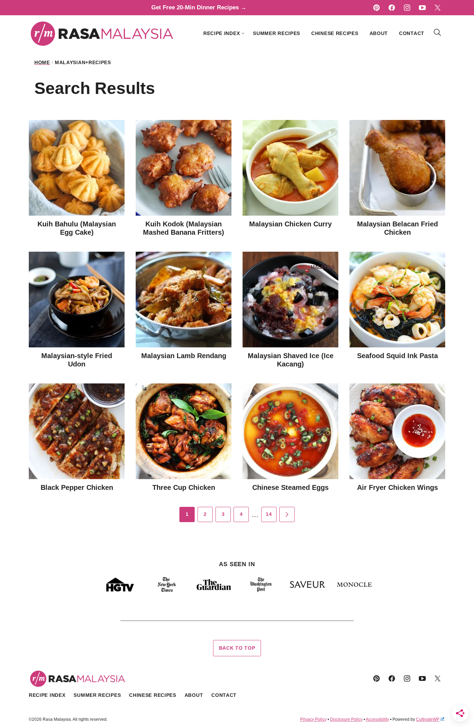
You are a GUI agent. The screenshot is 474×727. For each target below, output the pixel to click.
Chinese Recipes (334, 33)
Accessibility (377, 719)
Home (42, 62)
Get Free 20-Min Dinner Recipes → (198, 7)
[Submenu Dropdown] (243, 33)
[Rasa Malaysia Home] (102, 33)
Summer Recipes (276, 33)
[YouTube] (422, 7)
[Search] (437, 32)
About (379, 33)
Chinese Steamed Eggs (290, 487)
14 (269, 514)
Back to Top (237, 648)
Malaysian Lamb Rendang (183, 356)
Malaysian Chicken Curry (290, 224)
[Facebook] (391, 7)
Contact (411, 33)
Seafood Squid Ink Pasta (397, 356)
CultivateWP (427, 719)
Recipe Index (221, 33)
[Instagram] (407, 7)
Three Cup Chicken (183, 487)
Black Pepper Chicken (77, 487)
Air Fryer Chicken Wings (397, 487)
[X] (437, 7)
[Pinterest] (376, 7)
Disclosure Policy (346, 719)
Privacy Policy (313, 719)
